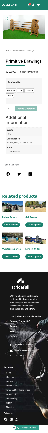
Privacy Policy (12, 394)
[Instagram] (16, 419)
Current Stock (11, 386)
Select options (11, 224)
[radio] (11, 91)
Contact (9, 381)
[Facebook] (5, 419)
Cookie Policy (11, 398)
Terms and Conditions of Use (18, 390)
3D (14, 50)
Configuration (14, 82)
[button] (8, 174)
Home (8, 50)
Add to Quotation (26, 108)
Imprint (9, 403)
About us (10, 377)
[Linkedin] (11, 419)
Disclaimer (10, 407)
